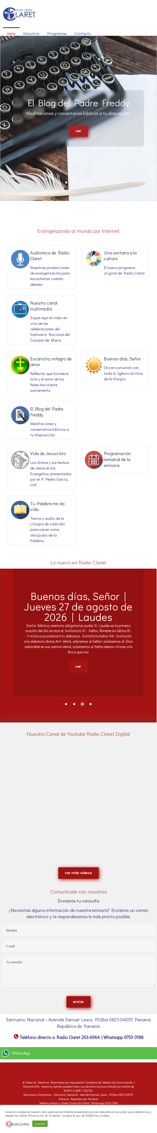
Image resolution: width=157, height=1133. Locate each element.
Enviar (78, 1002)
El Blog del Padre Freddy (46, 412)
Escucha (78, 131)
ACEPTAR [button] (40, 1123)
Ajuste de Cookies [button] (17, 1124)
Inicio (11, 34)
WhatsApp (21, 1053)
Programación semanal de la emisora (117, 459)
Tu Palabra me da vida (47, 506)
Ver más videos (78, 873)
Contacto (82, 34)
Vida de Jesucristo (48, 453)
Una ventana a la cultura (120, 256)
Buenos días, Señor (122, 359)
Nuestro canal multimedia (43, 306)
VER (78, 687)
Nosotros (31, 34)
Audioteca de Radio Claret (49, 256)
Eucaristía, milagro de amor (51, 362)
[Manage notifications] (9, 1124)
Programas (57, 34)
